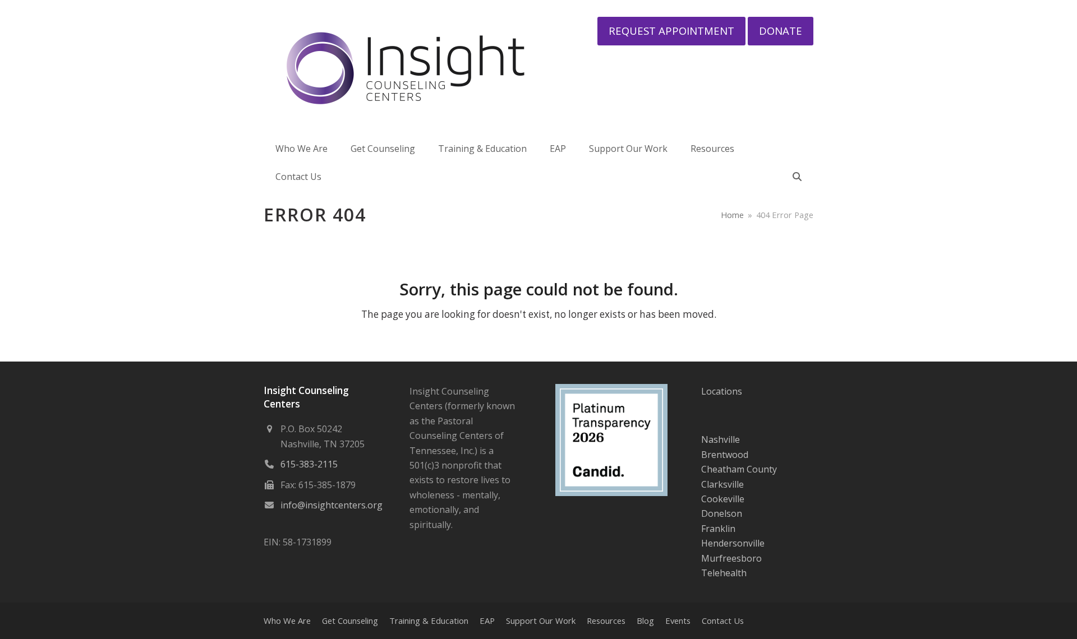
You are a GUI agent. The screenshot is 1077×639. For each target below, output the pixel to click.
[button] (797, 177)
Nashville (720, 439)
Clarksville (722, 484)
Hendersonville (733, 543)
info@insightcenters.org (331, 505)
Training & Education (428, 620)
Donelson (721, 513)
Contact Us (723, 620)
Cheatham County (739, 469)
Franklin (718, 528)
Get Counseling (350, 620)
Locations (721, 391)
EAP (487, 620)
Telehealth (724, 573)
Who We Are (287, 620)
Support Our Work (541, 620)
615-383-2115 (309, 464)
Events (678, 620)
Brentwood (724, 454)
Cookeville (722, 499)
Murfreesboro (731, 558)
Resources (606, 620)
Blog (645, 620)
